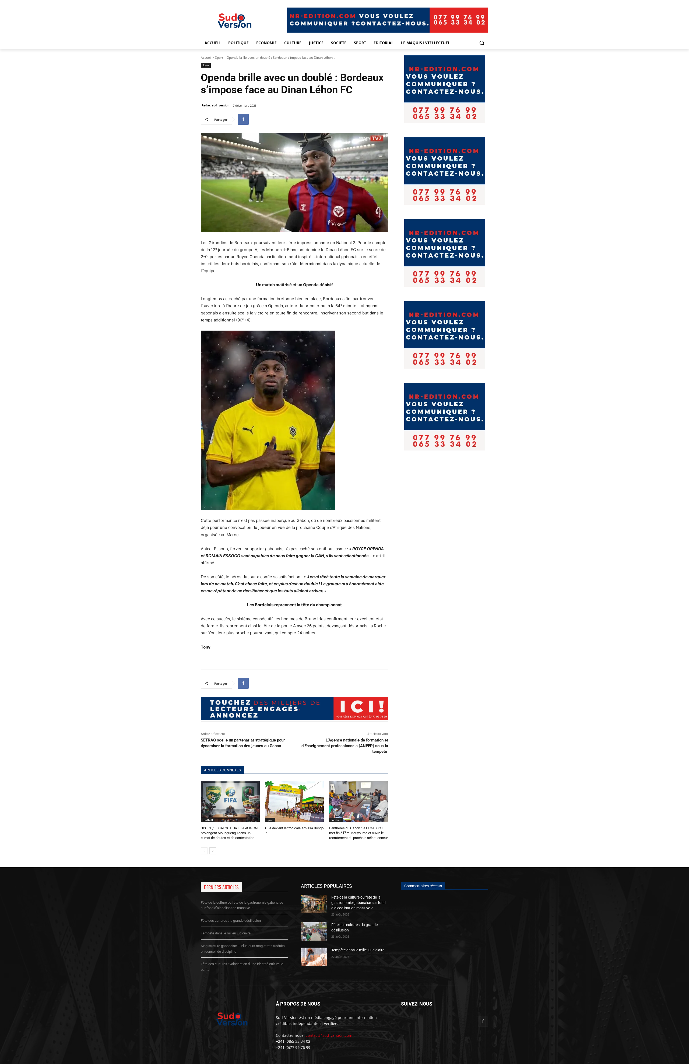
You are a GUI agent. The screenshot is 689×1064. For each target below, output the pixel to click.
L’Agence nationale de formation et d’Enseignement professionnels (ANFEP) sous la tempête (344, 746)
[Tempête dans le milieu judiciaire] (314, 957)
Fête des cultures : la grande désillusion (231, 921)
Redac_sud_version (215, 105)
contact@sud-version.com (329, 1035)
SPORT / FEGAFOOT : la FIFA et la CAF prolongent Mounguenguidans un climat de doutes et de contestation (230, 833)
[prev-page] (204, 850)
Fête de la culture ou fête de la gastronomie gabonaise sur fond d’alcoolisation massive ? (358, 902)
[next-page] (212, 850)
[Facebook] (243, 119)
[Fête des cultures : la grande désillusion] (314, 931)
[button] (481, 42)
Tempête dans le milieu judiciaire (226, 933)
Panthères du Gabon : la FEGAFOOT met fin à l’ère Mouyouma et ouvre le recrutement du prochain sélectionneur (358, 833)
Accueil (206, 57)
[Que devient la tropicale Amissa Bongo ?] (294, 801)
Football (207, 820)
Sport (219, 57)
